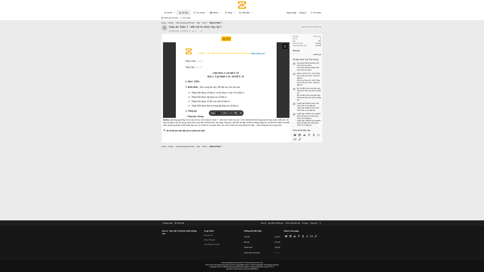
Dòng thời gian (209, 240)
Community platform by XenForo (242, 263)
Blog (230, 12)
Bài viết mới (208, 235)
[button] (174, 12)
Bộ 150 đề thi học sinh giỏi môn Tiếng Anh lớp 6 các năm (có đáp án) (309, 90)
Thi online (200, 12)
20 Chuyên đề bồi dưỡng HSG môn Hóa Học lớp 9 (308, 64)
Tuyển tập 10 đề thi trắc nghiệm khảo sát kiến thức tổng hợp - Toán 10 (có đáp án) (309, 115)
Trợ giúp (305, 223)
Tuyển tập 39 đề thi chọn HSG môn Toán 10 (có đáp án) (308, 104)
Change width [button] (167, 223)
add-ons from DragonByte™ (235, 265)
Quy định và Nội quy (275, 223)
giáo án (194, 31)
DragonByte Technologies (263, 265)
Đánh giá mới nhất (171, 18)
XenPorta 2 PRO (231, 269)
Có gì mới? (209, 231)
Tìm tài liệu (187, 18)
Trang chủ (313, 223)
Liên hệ (263, 223)
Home (169, 12)
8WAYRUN (254, 269)
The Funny (175, 31)
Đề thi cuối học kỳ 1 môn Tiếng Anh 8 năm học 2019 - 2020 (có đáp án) (308, 75)
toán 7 (201, 31)
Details (275, 265)
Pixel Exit (220, 267)
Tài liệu (185, 12)
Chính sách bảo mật (292, 223)
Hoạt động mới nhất (211, 244)
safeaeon (276, 253)
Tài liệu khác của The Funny (306, 59)
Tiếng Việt (180, 223)
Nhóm (215, 12)
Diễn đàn (246, 12)
